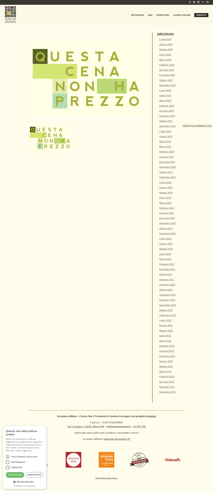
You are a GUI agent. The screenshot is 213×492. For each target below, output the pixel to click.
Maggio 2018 (166, 366)
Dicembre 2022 (167, 218)
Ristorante (137, 15)
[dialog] (24, 457)
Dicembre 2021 (167, 269)
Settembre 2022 (167, 233)
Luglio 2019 (165, 320)
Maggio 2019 (166, 331)
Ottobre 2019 (166, 310)
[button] (24, 482)
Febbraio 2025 (166, 106)
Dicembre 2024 (167, 116)
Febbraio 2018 (166, 376)
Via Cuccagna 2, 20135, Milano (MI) (85, 426)
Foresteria (162, 15)
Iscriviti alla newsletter (197, 126)
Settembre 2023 (167, 177)
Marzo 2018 (165, 371)
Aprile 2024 (165, 141)
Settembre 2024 (167, 126)
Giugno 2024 (166, 136)
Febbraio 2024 (166, 152)
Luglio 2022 (165, 239)
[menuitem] (203, 2)
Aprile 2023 (165, 198)
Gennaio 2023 (166, 213)
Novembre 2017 (167, 392)
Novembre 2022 (167, 223)
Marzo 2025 (165, 100)
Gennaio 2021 (166, 279)
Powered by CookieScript (25, 486)
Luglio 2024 (165, 131)
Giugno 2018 (166, 361)
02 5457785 (139, 426)
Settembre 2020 (167, 295)
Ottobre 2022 (166, 228)
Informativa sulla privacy (106, 478)
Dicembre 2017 (167, 387)
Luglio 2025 (165, 90)
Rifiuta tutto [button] (34, 475)
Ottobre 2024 (166, 121)
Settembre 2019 (167, 315)
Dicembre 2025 (167, 75)
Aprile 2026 (165, 55)
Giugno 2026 (166, 44)
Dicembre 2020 (167, 285)
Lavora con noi (182, 15)
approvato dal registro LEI (117, 439)
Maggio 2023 (166, 192)
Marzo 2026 (165, 60)
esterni (152, 416)
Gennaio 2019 (166, 351)
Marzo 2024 (165, 146)
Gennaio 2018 (166, 382)
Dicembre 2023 (167, 162)
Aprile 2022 (165, 254)
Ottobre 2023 (166, 172)
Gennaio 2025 (166, 111)
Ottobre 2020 (166, 290)
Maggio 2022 (166, 249)
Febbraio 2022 (166, 264)
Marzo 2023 (165, 203)
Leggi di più (27, 450)
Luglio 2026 (165, 39)
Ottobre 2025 (166, 80)
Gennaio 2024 (166, 157)
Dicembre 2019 (167, 300)
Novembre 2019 (167, 305)
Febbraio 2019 (166, 346)
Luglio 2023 (165, 182)
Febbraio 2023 (166, 208)
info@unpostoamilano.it (119, 426)
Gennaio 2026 (166, 70)
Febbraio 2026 (166, 65)
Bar (150, 15)
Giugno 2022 (166, 244)
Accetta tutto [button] (15, 475)
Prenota (201, 15)
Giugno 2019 (166, 325)
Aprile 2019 (165, 336)
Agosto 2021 (165, 274)
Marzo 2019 (165, 341)
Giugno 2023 (166, 187)
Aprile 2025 (165, 95)
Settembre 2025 (167, 85)
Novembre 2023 (167, 167)
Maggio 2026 (166, 49)
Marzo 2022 (165, 259)
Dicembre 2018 (167, 356)
